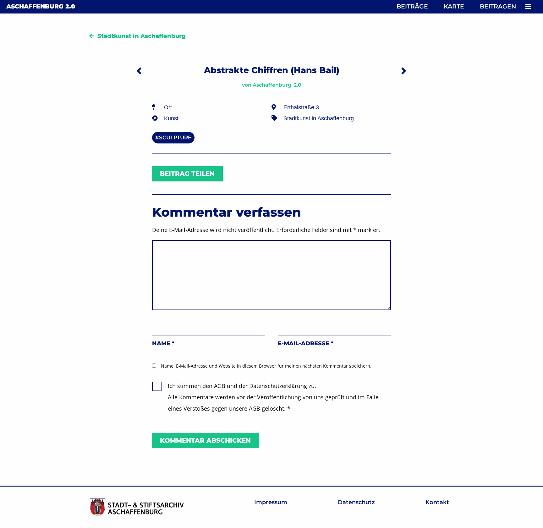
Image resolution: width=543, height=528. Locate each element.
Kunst (171, 118)
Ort (168, 107)
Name (163, 343)
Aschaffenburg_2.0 (277, 85)
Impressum (270, 502)
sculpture (175, 137)
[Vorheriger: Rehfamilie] (139, 70)
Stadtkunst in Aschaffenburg (141, 36)
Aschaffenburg (40, 6)
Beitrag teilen (187, 173)
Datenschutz (356, 502)
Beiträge (412, 6)
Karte (454, 6)
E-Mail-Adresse (305, 343)
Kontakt (437, 502)
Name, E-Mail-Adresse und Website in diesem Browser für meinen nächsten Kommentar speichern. (266, 366)
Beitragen (498, 6)
